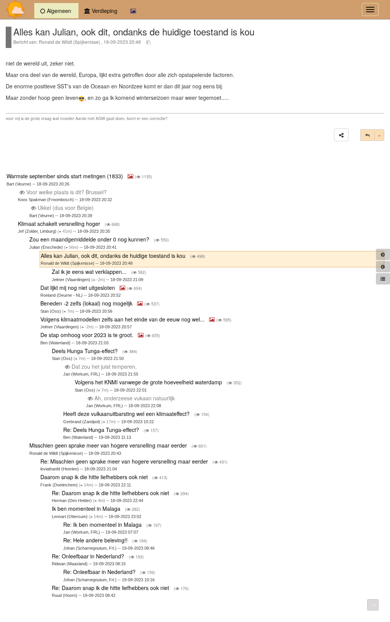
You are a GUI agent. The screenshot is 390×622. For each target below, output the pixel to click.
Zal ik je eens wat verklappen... (90, 271)
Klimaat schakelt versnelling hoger (60, 223)
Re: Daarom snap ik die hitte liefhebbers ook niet (111, 493)
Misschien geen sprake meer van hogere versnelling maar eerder (109, 445)
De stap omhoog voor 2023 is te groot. (87, 335)
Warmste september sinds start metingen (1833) (65, 176)
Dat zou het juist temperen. (104, 366)
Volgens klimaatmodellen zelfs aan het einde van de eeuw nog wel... (123, 319)
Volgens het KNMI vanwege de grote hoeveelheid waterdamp (149, 382)
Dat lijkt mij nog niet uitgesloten (78, 287)
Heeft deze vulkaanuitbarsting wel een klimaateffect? (127, 413)
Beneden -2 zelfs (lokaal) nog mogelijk (87, 303)
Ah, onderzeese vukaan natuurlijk (134, 398)
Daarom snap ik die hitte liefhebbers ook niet (94, 477)
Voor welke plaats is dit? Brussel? (66, 192)
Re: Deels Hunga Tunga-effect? (102, 429)
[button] (341, 134)
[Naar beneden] (373, 605)
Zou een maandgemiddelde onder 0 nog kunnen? (90, 239)
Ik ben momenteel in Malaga (87, 508)
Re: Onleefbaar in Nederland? (89, 556)
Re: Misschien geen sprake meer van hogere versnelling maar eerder (124, 461)
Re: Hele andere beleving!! (96, 540)
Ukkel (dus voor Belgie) (65, 207)
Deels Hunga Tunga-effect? (85, 351)
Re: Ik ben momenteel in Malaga (103, 524)
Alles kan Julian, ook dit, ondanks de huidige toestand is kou (114, 255)
